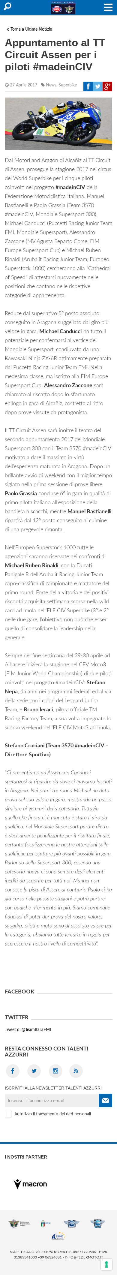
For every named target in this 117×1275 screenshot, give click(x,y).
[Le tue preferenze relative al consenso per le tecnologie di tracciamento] (106, 1264)
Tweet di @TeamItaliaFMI (28, 1030)
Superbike (67, 85)
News (51, 85)
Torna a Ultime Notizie (31, 29)
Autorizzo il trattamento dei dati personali (52, 1114)
